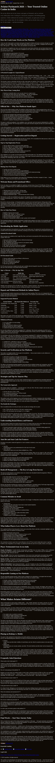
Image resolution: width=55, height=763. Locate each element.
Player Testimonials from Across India (16, 35)
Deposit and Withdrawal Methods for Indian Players (13, 31)
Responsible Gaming (34, 755)
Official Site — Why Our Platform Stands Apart (33, 29)
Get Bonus (3, 26)
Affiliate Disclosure (18, 755)
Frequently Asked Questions (13, 37)
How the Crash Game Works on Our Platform (11, 29)
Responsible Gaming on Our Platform (34, 35)
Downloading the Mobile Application (42, 30)
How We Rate (26, 755)
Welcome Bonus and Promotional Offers (23, 30)
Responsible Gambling (19, 749)
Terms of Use (10, 755)
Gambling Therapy (8, 749)
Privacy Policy (4, 755)
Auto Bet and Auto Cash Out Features (38, 33)
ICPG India (28, 749)
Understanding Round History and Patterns (18, 33)
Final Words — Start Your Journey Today (30, 37)
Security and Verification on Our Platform (34, 31)
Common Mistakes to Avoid (30, 34)
